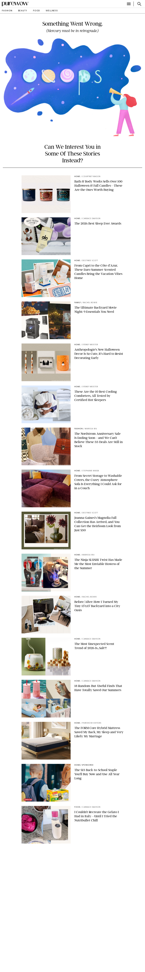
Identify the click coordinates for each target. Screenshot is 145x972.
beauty (22, 11)
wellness (52, 11)
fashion (7, 11)
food (36, 11)
